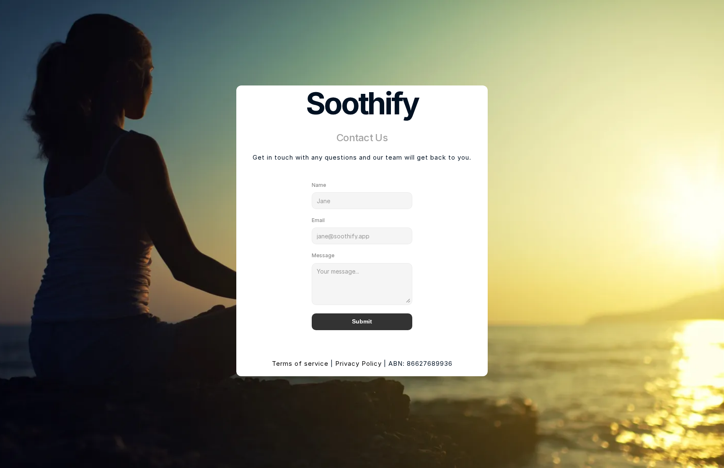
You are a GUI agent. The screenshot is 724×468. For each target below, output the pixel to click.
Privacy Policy (358, 363)
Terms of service (300, 363)
